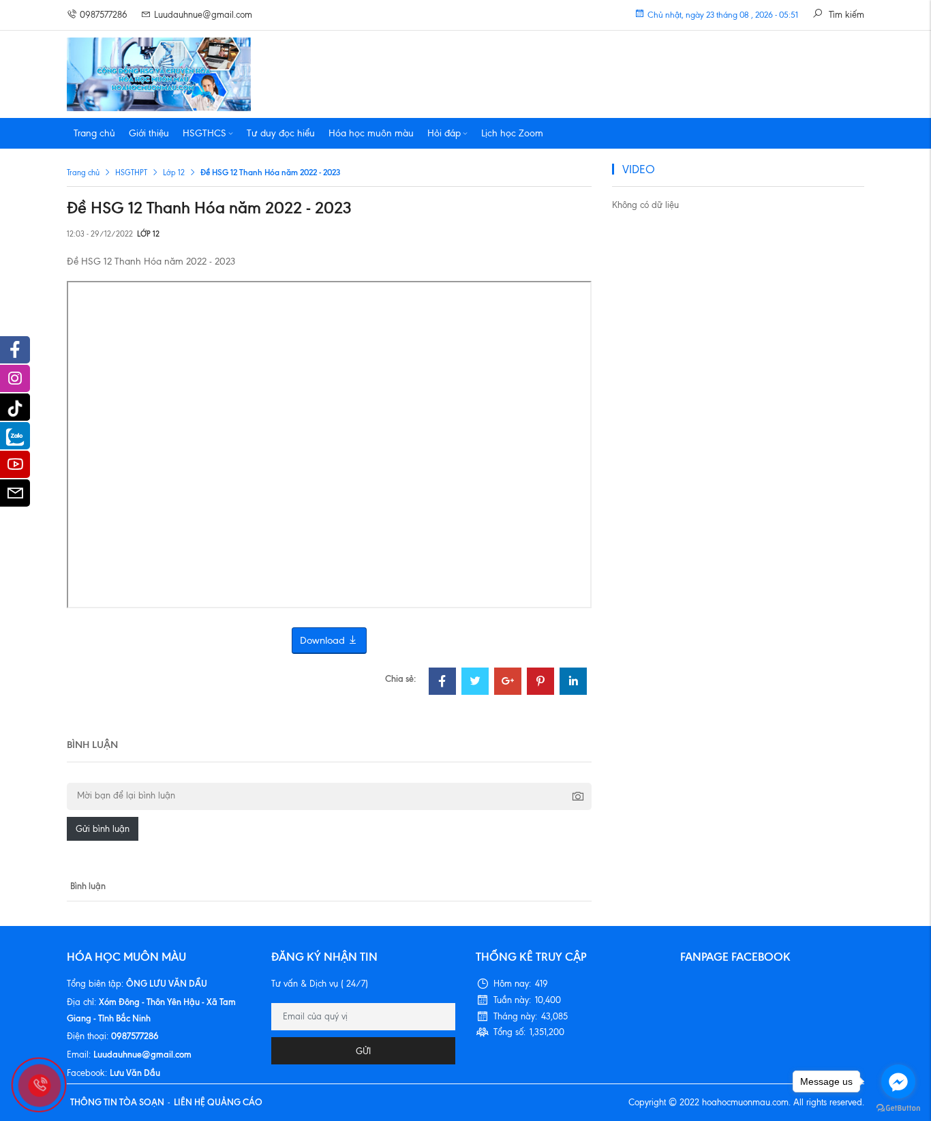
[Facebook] (442, 683)
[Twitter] (475, 683)
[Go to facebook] (898, 1081)
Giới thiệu (149, 133)
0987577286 (103, 15)
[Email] (15, 496)
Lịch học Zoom (512, 133)
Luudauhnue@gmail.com (203, 15)
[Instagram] (15, 381)
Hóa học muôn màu (371, 133)
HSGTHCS (204, 133)
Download (324, 640)
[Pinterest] (540, 683)
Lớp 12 (174, 172)
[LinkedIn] (573, 683)
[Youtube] (15, 467)
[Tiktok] (15, 407)
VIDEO (638, 169)
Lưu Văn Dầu (135, 1072)
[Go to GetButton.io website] (898, 1107)
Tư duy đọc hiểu (281, 133)
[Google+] (507, 683)
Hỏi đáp (444, 133)
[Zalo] (15, 435)
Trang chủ (94, 133)
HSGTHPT (131, 172)
